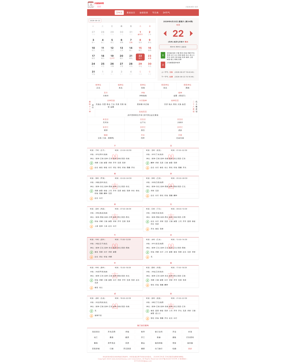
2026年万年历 (159, 357)
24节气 (166, 12)
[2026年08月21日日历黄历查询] (165, 33)
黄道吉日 (131, 12)
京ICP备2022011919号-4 (169, 359)
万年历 (119, 12)
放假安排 (144, 12)
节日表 (155, 12)
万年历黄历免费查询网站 (174, 357)
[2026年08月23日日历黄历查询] (191, 33)
